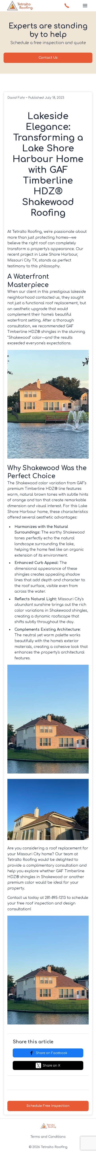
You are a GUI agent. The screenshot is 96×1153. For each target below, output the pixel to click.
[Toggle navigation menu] (85, 5)
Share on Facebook (51, 1053)
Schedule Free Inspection (48, 1106)
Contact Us (48, 57)
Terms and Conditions (48, 1136)
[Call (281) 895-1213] (66, 5)
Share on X (51, 1065)
